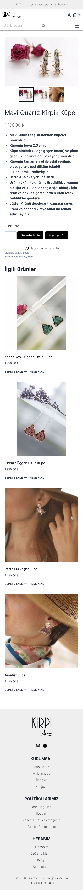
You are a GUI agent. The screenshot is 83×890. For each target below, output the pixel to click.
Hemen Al (56, 235)
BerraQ (22, 256)
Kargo (41, 860)
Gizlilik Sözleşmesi (41, 827)
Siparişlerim (41, 867)
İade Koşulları (41, 807)
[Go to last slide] (21, 94)
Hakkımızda (41, 773)
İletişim (41, 780)
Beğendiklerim (41, 853)
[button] (26, 94)
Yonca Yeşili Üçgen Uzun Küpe (29, 357)
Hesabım (41, 847)
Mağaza (41, 787)
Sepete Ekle (30, 235)
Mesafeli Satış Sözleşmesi (41, 820)
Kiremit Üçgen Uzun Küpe (25, 463)
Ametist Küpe (15, 675)
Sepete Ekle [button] (14, 371)
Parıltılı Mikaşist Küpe (21, 569)
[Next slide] (62, 94)
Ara (44, 26)
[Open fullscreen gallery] (74, 82)
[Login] (69, 15)
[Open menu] (76, 26)
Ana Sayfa (41, 767)
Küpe (30, 256)
